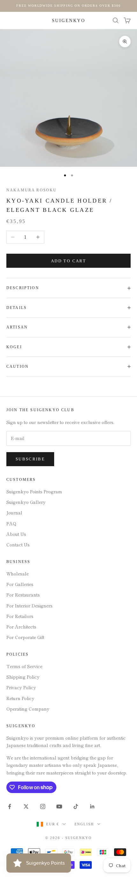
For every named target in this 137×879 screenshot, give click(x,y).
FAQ (11, 523)
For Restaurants (23, 594)
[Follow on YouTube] (59, 806)
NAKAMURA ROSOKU (31, 190)
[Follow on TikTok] (76, 806)
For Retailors (19, 616)
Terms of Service (24, 666)
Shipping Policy (23, 677)
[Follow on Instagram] (43, 806)
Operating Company (27, 709)
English (84, 824)
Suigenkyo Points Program (34, 491)
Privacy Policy (21, 687)
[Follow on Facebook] (9, 806)
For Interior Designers (29, 605)
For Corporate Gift (25, 637)
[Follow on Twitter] (26, 806)
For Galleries (19, 584)
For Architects (21, 626)
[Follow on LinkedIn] (92, 806)
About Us (16, 534)
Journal (14, 512)
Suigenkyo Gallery (26, 502)
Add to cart (68, 260)
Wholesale (17, 573)
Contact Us (18, 544)
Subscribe (30, 459)
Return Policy (20, 698)
